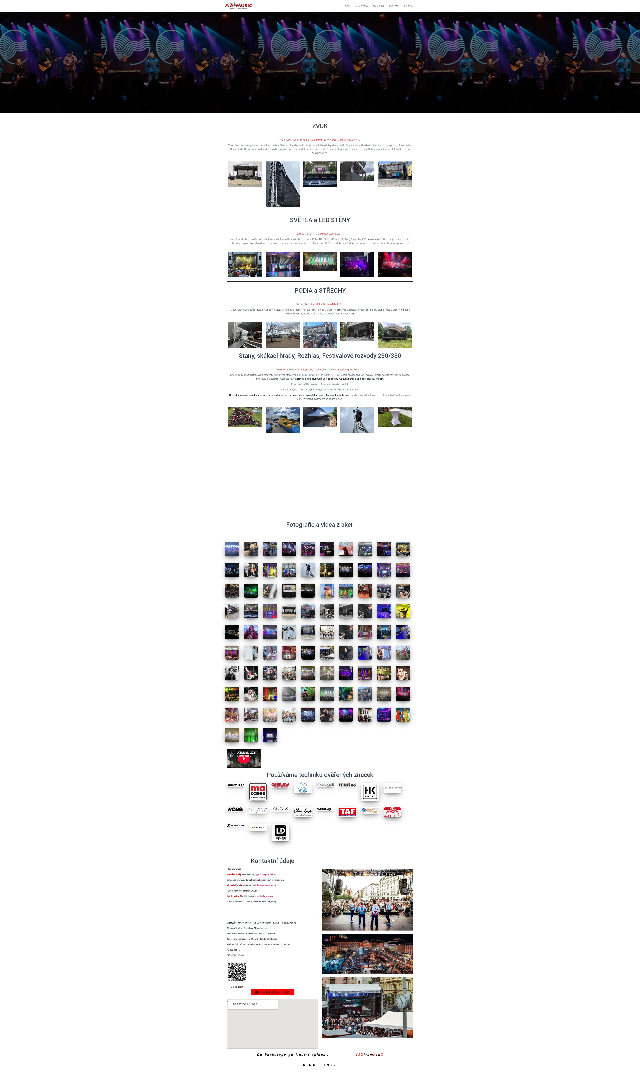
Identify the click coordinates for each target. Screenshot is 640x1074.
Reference (378, 6)
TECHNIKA (407, 6)
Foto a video (361, 6)
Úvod (347, 6)
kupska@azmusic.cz (266, 885)
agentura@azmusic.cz (265, 874)
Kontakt (393, 6)
